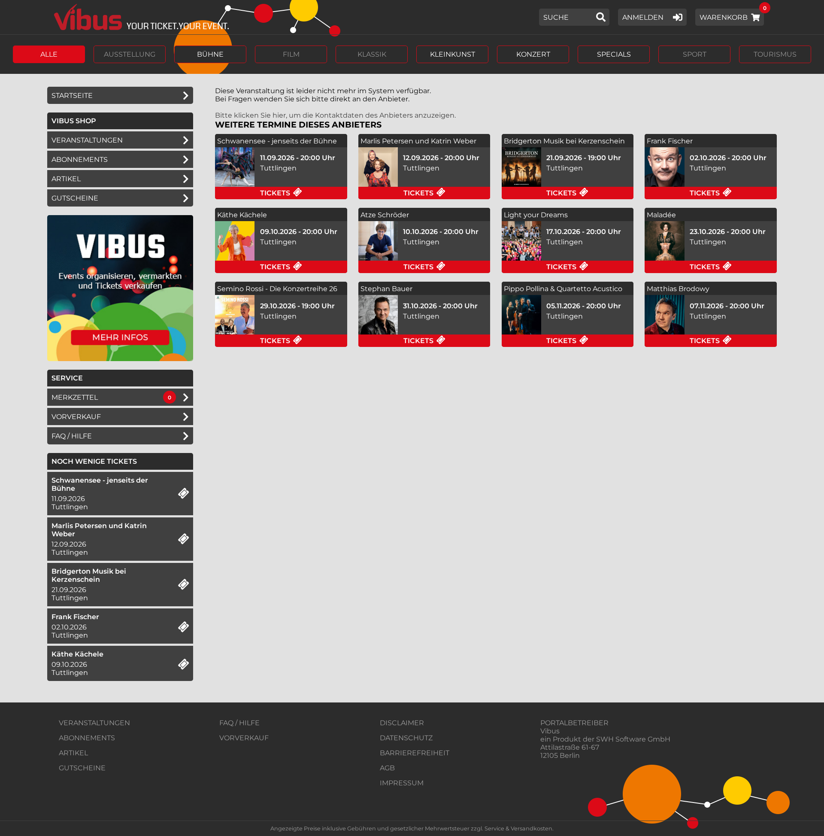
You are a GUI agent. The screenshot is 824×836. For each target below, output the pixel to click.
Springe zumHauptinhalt (7, 7)
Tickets (303, 192)
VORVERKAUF (244, 738)
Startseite (72, 95)
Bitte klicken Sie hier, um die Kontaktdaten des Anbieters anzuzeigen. (335, 115)
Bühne (210, 54)
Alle (49, 54)
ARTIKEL (66, 179)
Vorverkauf (76, 417)
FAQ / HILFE (239, 723)
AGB (387, 768)
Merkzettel (75, 397)
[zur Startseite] (138, 17)
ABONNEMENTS (87, 738)
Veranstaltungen (87, 140)
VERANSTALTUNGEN (94, 723)
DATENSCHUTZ (406, 738)
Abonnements (80, 159)
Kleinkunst (452, 54)
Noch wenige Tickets (94, 461)
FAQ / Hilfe (72, 436)
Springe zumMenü (59, 7)
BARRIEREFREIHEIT (414, 753)
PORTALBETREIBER (574, 723)
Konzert (533, 54)
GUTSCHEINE (75, 198)
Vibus (550, 731)
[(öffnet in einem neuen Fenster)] (120, 359)
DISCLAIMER (402, 723)
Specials (614, 54)
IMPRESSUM (402, 783)
